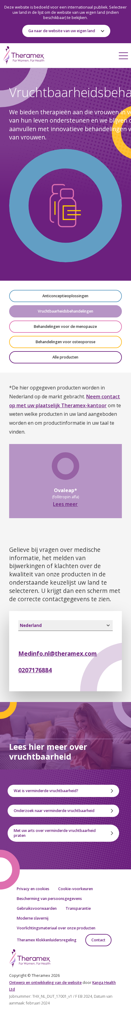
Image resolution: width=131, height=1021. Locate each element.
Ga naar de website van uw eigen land (61, 30)
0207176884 (35, 670)
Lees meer (65, 504)
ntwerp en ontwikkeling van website (45, 982)
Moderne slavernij (32, 918)
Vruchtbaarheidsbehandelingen (65, 311)
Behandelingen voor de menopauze (65, 326)
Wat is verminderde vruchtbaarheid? (46, 790)
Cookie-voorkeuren (75, 888)
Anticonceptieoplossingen (65, 295)
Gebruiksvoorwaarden (37, 908)
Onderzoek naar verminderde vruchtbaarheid (54, 810)
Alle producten (65, 357)
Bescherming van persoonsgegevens (49, 898)
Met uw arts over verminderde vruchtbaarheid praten (55, 833)
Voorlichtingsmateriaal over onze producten (56, 928)
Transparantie (78, 908)
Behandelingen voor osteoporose (65, 341)
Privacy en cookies (33, 888)
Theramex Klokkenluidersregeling (46, 940)
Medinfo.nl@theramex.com (57, 653)
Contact (98, 940)
